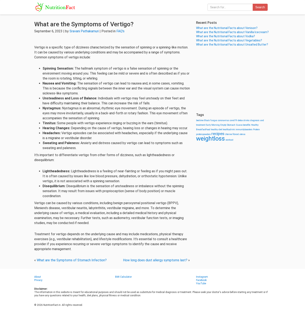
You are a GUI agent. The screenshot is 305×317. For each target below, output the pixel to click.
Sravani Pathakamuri (84, 31)
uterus (242, 134)
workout (229, 140)
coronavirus (223, 120)
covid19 (233, 120)
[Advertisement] (233, 80)
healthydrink (229, 129)
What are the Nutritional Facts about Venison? (226, 28)
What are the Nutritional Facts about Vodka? (225, 36)
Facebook (201, 280)
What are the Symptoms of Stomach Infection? (72, 260)
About (37, 276)
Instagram (202, 276)
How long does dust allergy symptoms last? (155, 260)
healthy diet (216, 129)
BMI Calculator (123, 276)
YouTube (201, 283)
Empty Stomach (227, 125)
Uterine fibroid (232, 134)
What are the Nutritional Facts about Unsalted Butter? (232, 44)
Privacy (38, 280)
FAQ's (120, 31)
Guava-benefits (243, 125)
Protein (256, 129)
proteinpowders (203, 134)
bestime (200, 120)
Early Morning (213, 125)
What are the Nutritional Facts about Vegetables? (229, 40)
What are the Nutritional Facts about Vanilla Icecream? (232, 32)
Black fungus (210, 120)
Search (260, 7)
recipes (217, 133)
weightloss (210, 138)
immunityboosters (244, 129)
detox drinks (244, 120)
